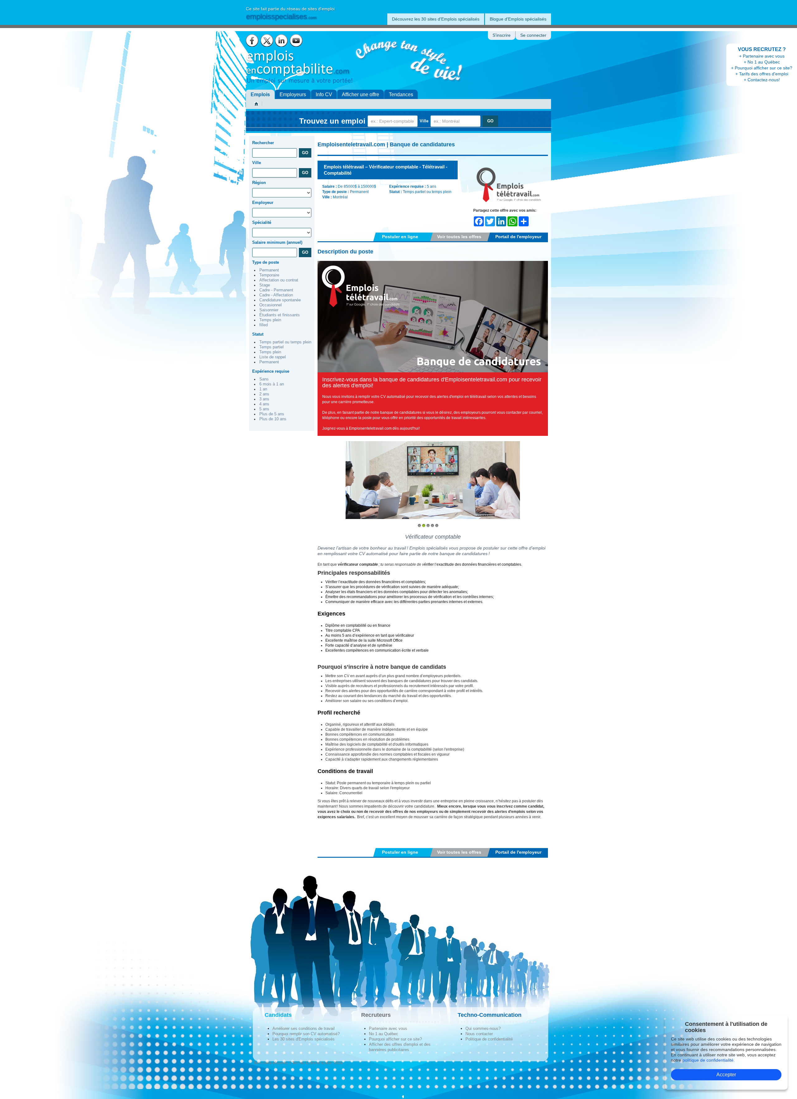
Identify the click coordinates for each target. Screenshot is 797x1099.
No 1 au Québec (383, 1033)
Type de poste (265, 262)
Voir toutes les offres (459, 236)
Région (259, 182)
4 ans (264, 404)
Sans (264, 379)
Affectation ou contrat (278, 280)
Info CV (324, 94)
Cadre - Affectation (276, 295)
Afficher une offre (360, 94)
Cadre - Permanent (276, 290)
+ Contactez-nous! (762, 79)
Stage (264, 285)
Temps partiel (271, 347)
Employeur (262, 202)
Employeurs (293, 94)
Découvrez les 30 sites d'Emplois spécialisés (435, 19)
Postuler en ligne (400, 236)
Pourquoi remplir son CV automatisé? (306, 1033)
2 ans (264, 394)
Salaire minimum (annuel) (277, 242)
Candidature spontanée (280, 300)
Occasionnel (270, 305)
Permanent (269, 270)
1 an (263, 389)
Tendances (401, 94)
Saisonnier (268, 310)
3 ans (264, 399)
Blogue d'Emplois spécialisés (518, 19)
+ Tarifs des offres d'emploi (761, 73)
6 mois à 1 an (271, 384)
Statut (257, 334)
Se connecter (533, 35)
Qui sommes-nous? (483, 1028)
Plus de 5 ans (271, 414)
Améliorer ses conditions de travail (303, 1028)
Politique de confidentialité (489, 1039)
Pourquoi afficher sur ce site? (395, 1039)
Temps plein (270, 320)
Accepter (726, 1074)
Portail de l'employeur (518, 236)
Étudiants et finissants (279, 315)
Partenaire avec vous (388, 1028)
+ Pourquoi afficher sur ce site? (761, 67)
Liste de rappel (272, 357)
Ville (424, 121)
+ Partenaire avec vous (762, 56)
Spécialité (261, 222)
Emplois (260, 94)
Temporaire (269, 275)
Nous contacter (479, 1033)
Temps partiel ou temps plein (285, 342)
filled (263, 325)
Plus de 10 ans (272, 419)
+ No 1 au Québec (762, 61)
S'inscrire (502, 35)
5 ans (264, 409)
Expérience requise (270, 371)
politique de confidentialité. (708, 1060)
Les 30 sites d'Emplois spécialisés (303, 1039)
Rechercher (263, 142)
